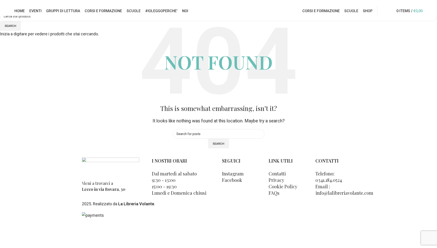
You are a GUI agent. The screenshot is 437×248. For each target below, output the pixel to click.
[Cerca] (390, 11)
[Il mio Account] (384, 11)
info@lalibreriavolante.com (370, 3)
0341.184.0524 (115, 3)
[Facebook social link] (414, 3)
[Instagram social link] (420, 3)
